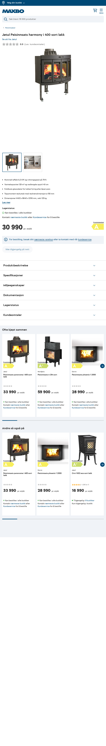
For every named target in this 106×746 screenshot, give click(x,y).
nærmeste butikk (18, 217)
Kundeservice (40, 217)
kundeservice (85, 239)
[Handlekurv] (95, 10)
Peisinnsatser (10, 28)
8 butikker (89, 500)
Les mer (6, 202)
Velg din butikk (14, 2)
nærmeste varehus (43, 239)
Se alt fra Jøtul (9, 39)
